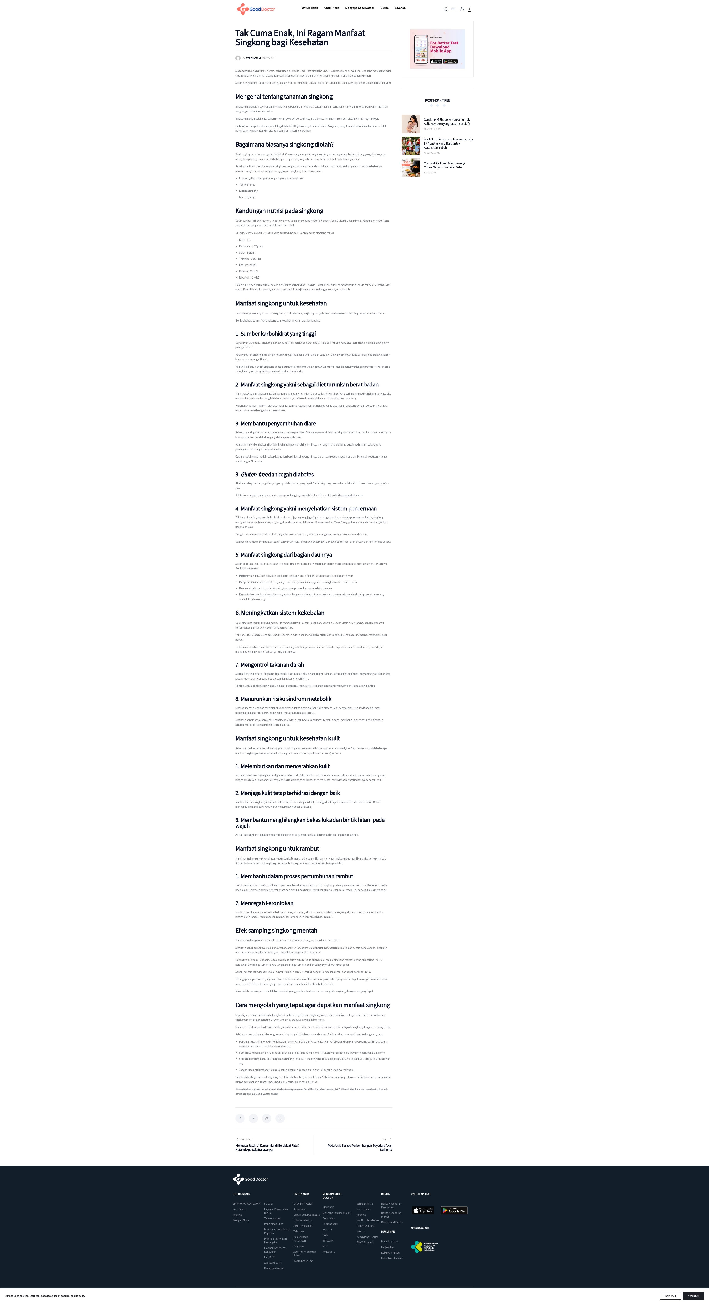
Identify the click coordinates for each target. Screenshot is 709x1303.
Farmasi (361, 1231)
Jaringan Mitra (241, 1220)
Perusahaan (239, 1209)
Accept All (693, 1295)
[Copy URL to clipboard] (280, 1118)
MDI (325, 1246)
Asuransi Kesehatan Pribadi (304, 1253)
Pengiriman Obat (273, 1224)
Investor (327, 1229)
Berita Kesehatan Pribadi (391, 1214)
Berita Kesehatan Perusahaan (391, 1205)
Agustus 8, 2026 (432, 152)
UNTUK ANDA (301, 1194)
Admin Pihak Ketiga (367, 1237)
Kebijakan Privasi (390, 1252)
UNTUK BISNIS (241, 1194)
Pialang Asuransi (366, 1226)
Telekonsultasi (272, 1218)
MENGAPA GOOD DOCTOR (332, 1195)
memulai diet (265, 405)
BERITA (385, 1194)
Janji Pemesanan (302, 1226)
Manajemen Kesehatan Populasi (277, 1231)
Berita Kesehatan (303, 1261)
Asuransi (237, 1214)
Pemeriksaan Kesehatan (300, 1238)
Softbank (328, 1240)
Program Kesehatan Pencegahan (275, 1240)
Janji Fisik (298, 1246)
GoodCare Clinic (273, 1262)
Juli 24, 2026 (430, 172)
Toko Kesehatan (302, 1220)
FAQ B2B (269, 1257)
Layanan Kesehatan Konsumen (275, 1249)
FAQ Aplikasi (388, 1247)
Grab (325, 1235)
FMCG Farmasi (365, 1242)
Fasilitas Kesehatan (368, 1220)
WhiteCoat (329, 1251)
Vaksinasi (298, 1231)
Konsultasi (299, 1209)
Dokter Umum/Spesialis (306, 1214)
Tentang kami (330, 1224)
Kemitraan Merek (273, 1268)
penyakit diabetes (353, 495)
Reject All (670, 1295)
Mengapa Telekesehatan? (337, 1213)
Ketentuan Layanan (392, 1258)
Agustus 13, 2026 (432, 129)
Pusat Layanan (389, 1241)
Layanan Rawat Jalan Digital (276, 1211)
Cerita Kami (329, 1218)
